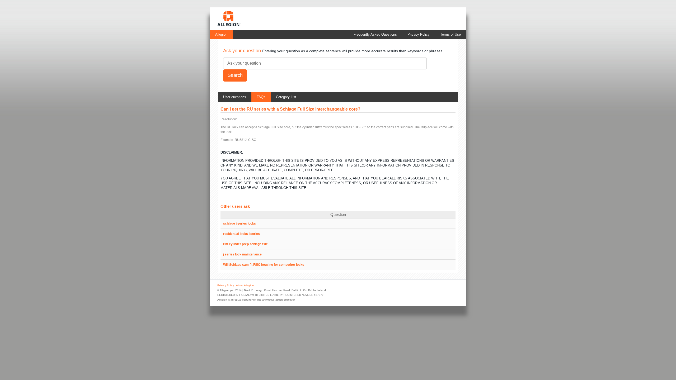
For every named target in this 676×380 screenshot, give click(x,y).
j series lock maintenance (242, 254)
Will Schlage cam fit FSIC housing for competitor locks (263, 265)
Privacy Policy (418, 34)
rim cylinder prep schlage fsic (245, 244)
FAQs (261, 97)
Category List (286, 97)
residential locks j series (241, 234)
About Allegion (245, 285)
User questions (234, 97)
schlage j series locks (239, 223)
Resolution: (228, 119)
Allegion (221, 34)
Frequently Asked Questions (375, 34)
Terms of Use (450, 34)
